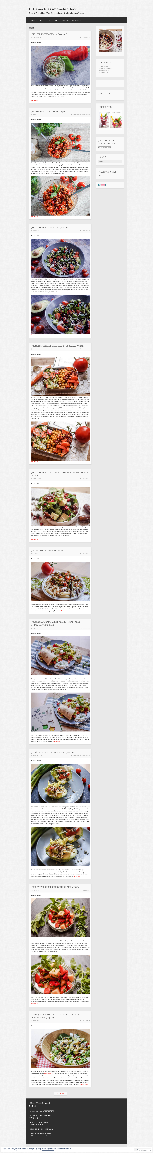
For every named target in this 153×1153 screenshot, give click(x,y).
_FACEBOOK (104, 93)
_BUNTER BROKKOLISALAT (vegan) (49, 34)
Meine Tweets (102, 176)
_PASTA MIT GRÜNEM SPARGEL (47, 550)
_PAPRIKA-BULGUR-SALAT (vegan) (48, 111)
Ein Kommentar (85, 230)
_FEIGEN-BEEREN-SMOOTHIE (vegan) (41, 1129)
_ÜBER (41, 20)
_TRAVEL (55, 20)
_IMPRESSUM (65, 20)
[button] (110, 40)
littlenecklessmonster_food (53, 9)
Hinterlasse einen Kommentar (81, 114)
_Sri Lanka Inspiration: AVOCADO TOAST (42, 1111)
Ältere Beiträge (60, 1093)
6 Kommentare (86, 478)
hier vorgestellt (48, 1074)
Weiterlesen (35, 100)
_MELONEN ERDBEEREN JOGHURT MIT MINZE (55, 887)
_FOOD (48, 20)
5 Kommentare (86, 553)
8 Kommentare (86, 1021)
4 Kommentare (86, 37)
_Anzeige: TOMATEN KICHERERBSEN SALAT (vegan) (57, 346)
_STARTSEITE (33, 20)
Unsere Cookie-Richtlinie (48, 1150)
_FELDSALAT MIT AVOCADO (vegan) (49, 227)
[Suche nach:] (110, 161)
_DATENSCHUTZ (76, 20)
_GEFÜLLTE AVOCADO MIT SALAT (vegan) (52, 752)
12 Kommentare (85, 628)
